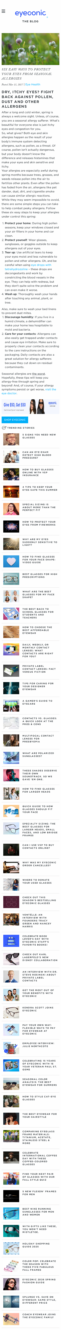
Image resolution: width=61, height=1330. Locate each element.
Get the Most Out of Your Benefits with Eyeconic (38, 993)
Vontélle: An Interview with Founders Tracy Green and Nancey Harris (37, 921)
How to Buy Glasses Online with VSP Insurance (38, 472)
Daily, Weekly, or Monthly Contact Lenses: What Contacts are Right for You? (37, 650)
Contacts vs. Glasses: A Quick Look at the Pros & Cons (39, 721)
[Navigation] (3, 11)
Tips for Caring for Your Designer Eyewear (38, 686)
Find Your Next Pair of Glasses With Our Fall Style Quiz (38, 1177)
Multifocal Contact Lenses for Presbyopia (38, 739)
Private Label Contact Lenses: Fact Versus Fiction (39, 669)
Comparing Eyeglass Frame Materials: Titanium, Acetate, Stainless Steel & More (38, 1137)
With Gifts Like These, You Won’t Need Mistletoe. (39, 1229)
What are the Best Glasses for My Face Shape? (38, 594)
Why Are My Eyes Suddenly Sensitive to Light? (39, 542)
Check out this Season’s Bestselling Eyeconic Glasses (39, 900)
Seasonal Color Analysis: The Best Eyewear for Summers (39, 1082)
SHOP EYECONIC (15, 419)
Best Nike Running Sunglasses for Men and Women (38, 1212)
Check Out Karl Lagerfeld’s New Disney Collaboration (40, 957)
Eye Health (32, 84)
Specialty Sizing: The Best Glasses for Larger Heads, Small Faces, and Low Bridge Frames (40, 830)
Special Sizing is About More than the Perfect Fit (39, 507)
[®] (30, 13)
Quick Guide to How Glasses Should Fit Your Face (37, 809)
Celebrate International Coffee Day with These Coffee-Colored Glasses (39, 1159)
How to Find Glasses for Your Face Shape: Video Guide (38, 560)
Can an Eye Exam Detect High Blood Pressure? (36, 455)
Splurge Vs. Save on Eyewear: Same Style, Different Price (39, 1300)
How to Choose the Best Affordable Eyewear (37, 630)
